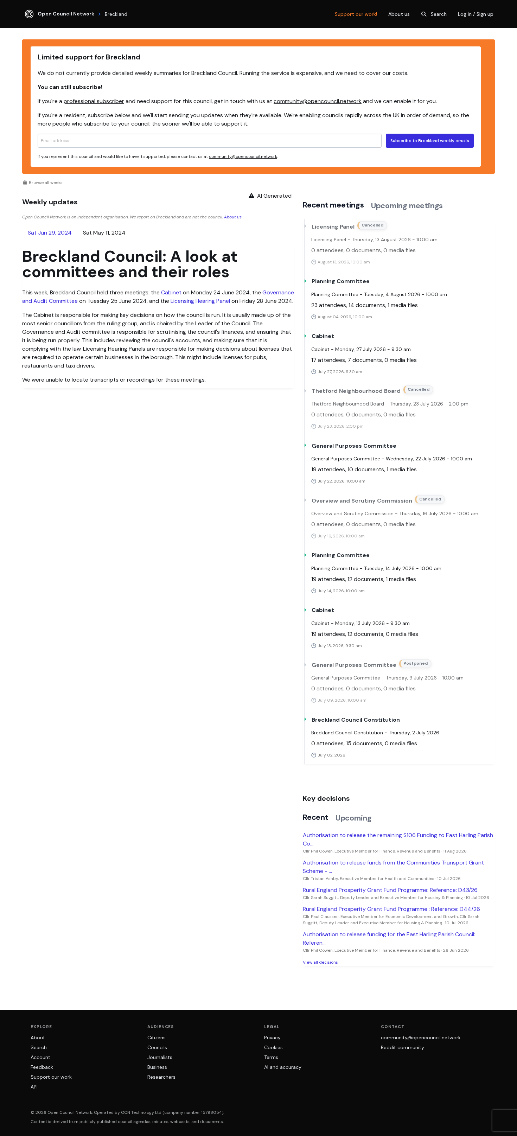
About (38, 1037)
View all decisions (320, 962)
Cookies (273, 1047)
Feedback (42, 1067)
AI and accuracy (282, 1067)
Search (439, 14)
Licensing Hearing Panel (200, 301)
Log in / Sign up (475, 14)
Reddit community (402, 1047)
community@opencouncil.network (318, 101)
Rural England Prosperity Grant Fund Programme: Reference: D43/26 (390, 890)
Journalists (159, 1057)
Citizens (156, 1037)
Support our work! (356, 14)
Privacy (272, 1037)
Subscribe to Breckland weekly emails (429, 140)
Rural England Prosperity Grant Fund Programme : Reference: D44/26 (391, 909)
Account (40, 1057)
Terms (271, 1057)
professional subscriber (94, 101)
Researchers (161, 1077)
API (34, 1087)
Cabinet (171, 292)
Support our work (51, 1077)
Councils (157, 1047)
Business (157, 1067)
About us (399, 14)
